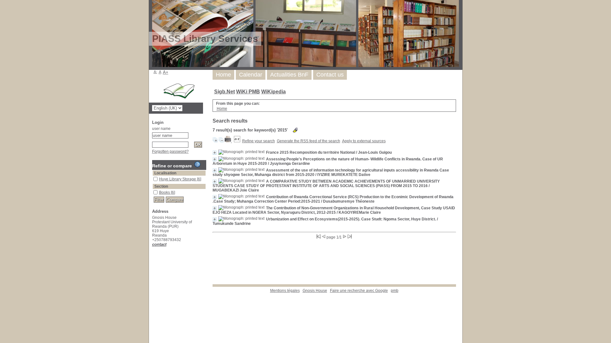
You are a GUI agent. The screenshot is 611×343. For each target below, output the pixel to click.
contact (159, 244)
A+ (165, 72)
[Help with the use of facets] (197, 164)
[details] (215, 153)
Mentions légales (285, 290)
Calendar (250, 74)
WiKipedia (273, 91)
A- (155, 72)
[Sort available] (237, 141)
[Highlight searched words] (295, 130)
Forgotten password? (170, 151)
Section (161, 186)
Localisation (165, 173)
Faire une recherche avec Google (359, 290)
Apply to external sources (364, 141)
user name (161, 128)
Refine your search (258, 141)
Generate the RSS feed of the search (308, 141)
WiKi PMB (248, 91)
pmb (394, 290)
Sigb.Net (224, 91)
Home (223, 74)
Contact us (330, 74)
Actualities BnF (289, 74)
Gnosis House (315, 290)
